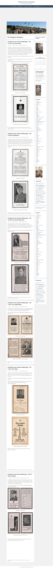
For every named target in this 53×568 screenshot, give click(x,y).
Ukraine (37, 157)
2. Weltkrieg (22, 45)
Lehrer (17, 128)
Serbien (37, 152)
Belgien (37, 112)
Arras (37, 224)
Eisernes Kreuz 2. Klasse (26, 127)
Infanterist (37, 192)
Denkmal (22, 127)
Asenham (10, 297)
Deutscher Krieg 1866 (39, 232)
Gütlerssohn (43, 190)
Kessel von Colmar (14, 54)
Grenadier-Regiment (27, 212)
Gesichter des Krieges (39, 130)
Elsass (12, 212)
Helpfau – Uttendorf (28, 48)
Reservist (37, 196)
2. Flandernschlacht (38, 102)
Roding (27, 308)
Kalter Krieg (37, 135)
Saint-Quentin (38, 265)
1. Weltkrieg (37, 101)
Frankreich (25, 45)
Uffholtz (18, 227)
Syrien (37, 156)
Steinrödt (31, 128)
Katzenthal (20, 54)
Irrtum (37, 132)
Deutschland (38, 120)
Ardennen (37, 109)
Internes (37, 245)
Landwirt (40, 193)
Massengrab (38, 194)
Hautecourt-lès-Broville (38, 191)
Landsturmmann (43, 192)
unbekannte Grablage (40, 201)
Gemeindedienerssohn (25, 297)
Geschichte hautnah (26, 2)
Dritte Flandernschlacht (39, 122)
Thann (30, 227)
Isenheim (20, 213)
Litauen (37, 137)
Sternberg (23, 213)
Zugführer (30, 213)
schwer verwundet (40, 199)
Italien (37, 133)
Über (11, 6)
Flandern (37, 238)
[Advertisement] (26, 15)
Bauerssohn (15, 127)
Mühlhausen (27, 361)
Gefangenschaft (38, 129)
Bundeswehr (37, 114)
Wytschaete (37, 161)
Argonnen (37, 110)
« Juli (40, 67)
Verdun (40, 202)
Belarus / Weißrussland (39, 225)
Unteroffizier (27, 213)
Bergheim (26, 56)
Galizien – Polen (38, 128)
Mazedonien (37, 140)
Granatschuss (40, 190)
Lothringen (43, 193)
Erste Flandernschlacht (39, 124)
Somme (37, 153)
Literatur (37, 251)
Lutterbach (22, 375)
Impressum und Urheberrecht (28, 6)
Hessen (42, 191)
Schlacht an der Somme (38, 197)
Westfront (37, 203)
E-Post (42, 6)
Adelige (37, 104)
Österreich (28, 128)
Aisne (37, 106)
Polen (37, 258)
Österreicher (38, 143)
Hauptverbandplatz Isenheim (11, 213)
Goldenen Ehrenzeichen (28, 141)
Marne (37, 139)
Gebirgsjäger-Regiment (22, 361)
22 (43, 63)
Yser (36, 163)
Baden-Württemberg (11, 469)
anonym (44, 183)
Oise (36, 142)
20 (40, 63)
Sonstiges (37, 154)
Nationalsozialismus (39, 141)
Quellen (37, 148)
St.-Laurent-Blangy (38, 200)
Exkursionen (14, 6)
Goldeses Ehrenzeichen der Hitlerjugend (19, 212)
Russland (37, 264)
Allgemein (37, 108)
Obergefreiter (24, 128)
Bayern (12, 297)
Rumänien (37, 150)
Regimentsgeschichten (39, 149)
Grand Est (37, 244)
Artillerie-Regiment (11, 127)
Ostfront (37, 257)
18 (37, 63)
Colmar (21, 483)
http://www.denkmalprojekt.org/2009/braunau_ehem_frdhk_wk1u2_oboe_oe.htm (20, 61)
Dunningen (20, 372)
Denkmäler (37, 116)
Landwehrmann (37, 193)
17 (36, 63)
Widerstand (37, 160)
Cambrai (37, 115)
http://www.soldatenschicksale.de (40, 78)
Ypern (37, 162)
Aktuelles (37, 107)
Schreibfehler (39, 198)
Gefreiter (37, 190)
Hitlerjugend (11, 142)
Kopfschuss (40, 192)
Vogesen (37, 159)
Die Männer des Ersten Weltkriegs (40, 121)
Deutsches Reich (38, 119)
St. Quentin (37, 155)
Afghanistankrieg (38, 218)
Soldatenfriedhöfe (20, 6)
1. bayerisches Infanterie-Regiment (39, 282)
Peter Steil (10, 45)
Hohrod (44, 191)
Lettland (37, 136)
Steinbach (25, 227)
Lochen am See (13, 50)
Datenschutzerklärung (37, 6)
